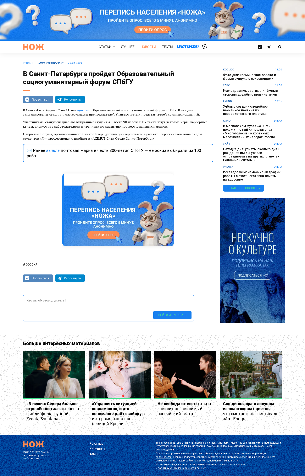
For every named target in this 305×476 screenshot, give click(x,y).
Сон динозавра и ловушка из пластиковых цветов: (250, 411)
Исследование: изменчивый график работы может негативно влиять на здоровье (252, 175)
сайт (226, 143)
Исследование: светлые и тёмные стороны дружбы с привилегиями (250, 92)
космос (228, 69)
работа (228, 166)
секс (226, 85)
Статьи (105, 47)
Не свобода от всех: (184, 408)
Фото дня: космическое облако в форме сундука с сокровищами (249, 76)
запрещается (164, 457)
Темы (94, 454)
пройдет (83, 110)
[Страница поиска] (280, 47)
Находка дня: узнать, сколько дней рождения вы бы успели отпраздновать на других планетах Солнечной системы (251, 154)
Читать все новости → (243, 188)
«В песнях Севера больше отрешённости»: (52, 411)
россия (28, 63)
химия (228, 101)
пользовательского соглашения (225, 464)
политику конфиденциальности (177, 468)
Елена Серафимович (51, 62)
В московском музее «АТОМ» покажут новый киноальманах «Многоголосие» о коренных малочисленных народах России (249, 131)
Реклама (96, 443)
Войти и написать (172, 315)
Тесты (167, 47)
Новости (148, 47)
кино (227, 120)
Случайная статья (204, 46)
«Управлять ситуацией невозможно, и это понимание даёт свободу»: (118, 413)
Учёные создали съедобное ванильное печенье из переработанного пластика (245, 110)
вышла (53, 150)
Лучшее (128, 47)
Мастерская (188, 46)
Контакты (97, 449)
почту (234, 460)
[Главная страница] (33, 47)
